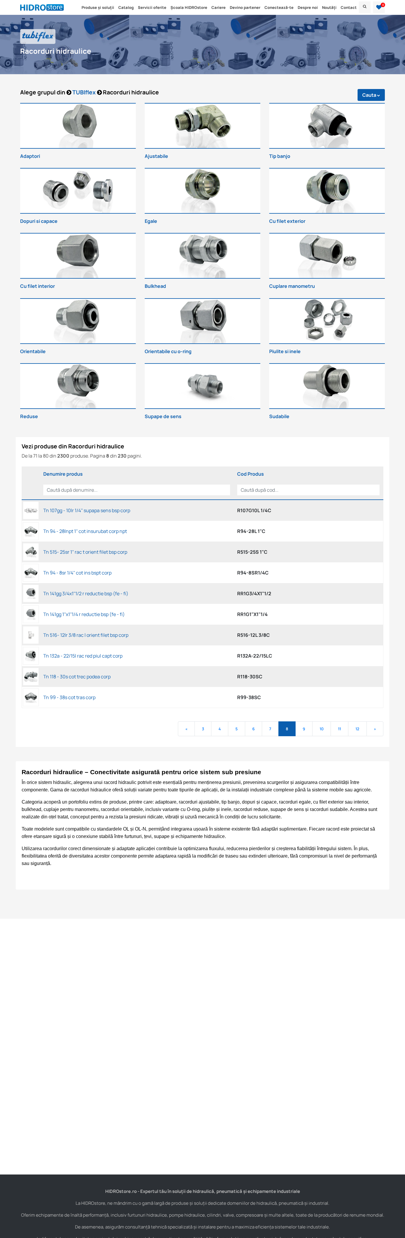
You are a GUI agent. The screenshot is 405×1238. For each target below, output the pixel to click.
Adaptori (30, 156)
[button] (379, 7)
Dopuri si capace (39, 221)
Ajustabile (156, 156)
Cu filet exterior (287, 221)
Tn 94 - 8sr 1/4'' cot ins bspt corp (77, 572)
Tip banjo (279, 156)
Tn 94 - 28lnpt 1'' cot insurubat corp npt (85, 531)
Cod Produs (250, 474)
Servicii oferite (152, 7)
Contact (349, 7)
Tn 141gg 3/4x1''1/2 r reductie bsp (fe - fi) (85, 593)
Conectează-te (279, 7)
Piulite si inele (285, 351)
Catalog (126, 7)
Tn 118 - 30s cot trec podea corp (77, 676)
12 (357, 728)
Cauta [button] (369, 95)
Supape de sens (163, 416)
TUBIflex (84, 92)
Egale (151, 221)
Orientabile (33, 351)
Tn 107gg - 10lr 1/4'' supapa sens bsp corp (86, 510)
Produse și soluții (98, 7)
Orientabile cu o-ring (168, 351)
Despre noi (308, 7)
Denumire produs (63, 474)
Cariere (218, 7)
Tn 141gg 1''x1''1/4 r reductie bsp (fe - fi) (84, 614)
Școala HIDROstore (188, 7)
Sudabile (279, 416)
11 (339, 728)
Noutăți (329, 7)
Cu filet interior (37, 286)
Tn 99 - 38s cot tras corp (69, 697)
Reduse (29, 416)
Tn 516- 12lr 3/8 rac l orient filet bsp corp (85, 635)
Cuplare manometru (292, 286)
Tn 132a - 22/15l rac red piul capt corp (82, 656)
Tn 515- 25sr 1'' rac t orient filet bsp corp (85, 552)
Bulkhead (155, 286)
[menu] (365, 7)
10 (321, 728)
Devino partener (245, 7)
